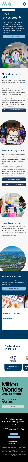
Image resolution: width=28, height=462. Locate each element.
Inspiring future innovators (14, 179)
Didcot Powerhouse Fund (17, 28)
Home (5, 9)
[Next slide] (25, 333)
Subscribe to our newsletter (14, 36)
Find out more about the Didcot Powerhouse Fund (13, 110)
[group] (13, 312)
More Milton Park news (14, 288)
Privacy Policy (14, 434)
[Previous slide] (22, 333)
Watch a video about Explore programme (14, 184)
